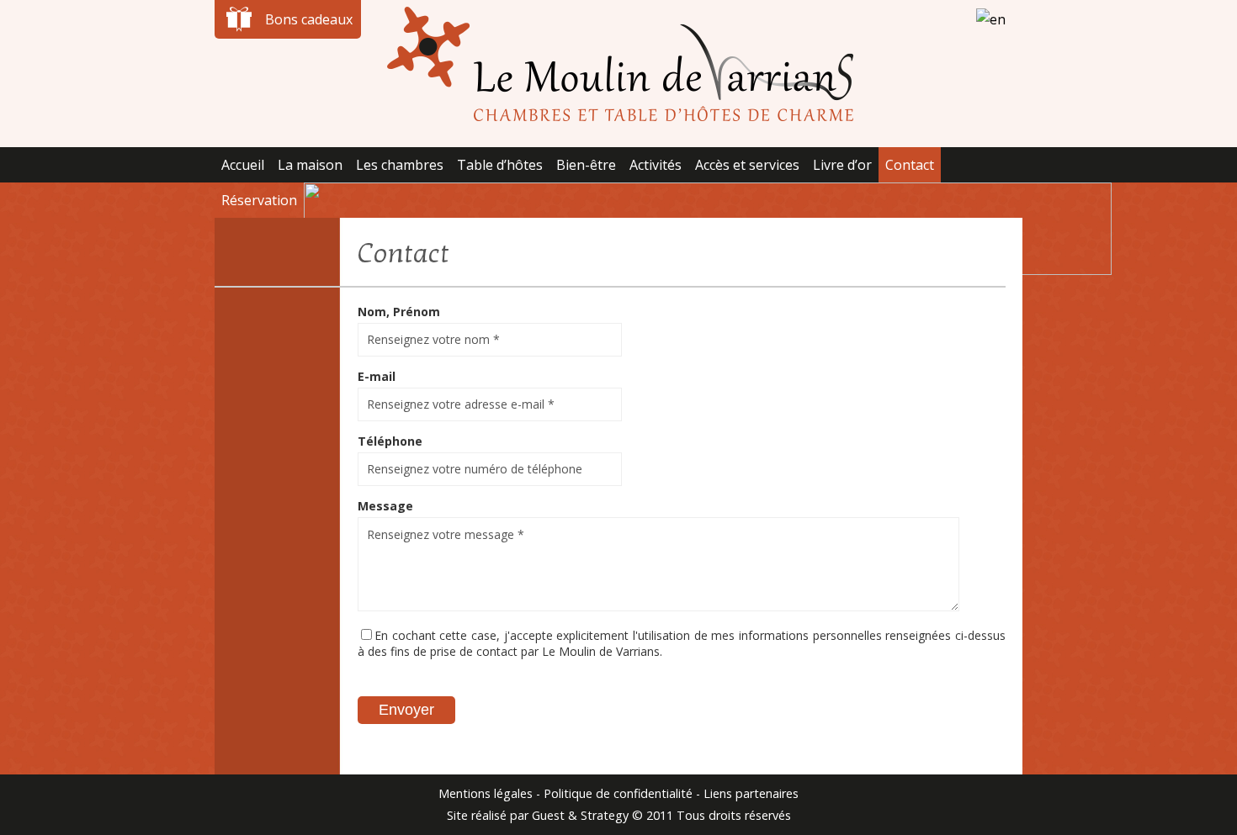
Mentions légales (485, 793)
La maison (310, 165)
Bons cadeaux (309, 19)
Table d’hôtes (500, 165)
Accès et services (747, 165)
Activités (655, 165)
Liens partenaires (751, 793)
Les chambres (399, 165)
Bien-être (586, 165)
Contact (909, 165)
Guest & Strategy (580, 815)
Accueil (242, 165)
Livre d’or (842, 165)
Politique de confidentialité (618, 793)
